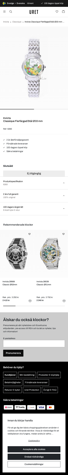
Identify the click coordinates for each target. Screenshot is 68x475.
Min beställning (27, 375)
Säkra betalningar (14, 151)
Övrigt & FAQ (49, 390)
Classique (16, 22)
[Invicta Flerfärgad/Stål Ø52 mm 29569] (16, 254)
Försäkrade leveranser (17, 143)
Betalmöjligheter (13, 382)
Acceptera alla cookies (34, 449)
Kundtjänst (10, 375)
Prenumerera (13, 353)
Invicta (6, 22)
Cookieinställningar (34, 464)
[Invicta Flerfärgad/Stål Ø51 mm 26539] (50, 254)
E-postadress (9, 338)
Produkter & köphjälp (49, 375)
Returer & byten (12, 390)
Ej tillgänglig (34, 173)
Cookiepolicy (34, 441)
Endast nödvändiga (34, 457)
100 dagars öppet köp (16, 147)
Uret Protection (31, 390)
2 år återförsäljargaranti (17, 140)
